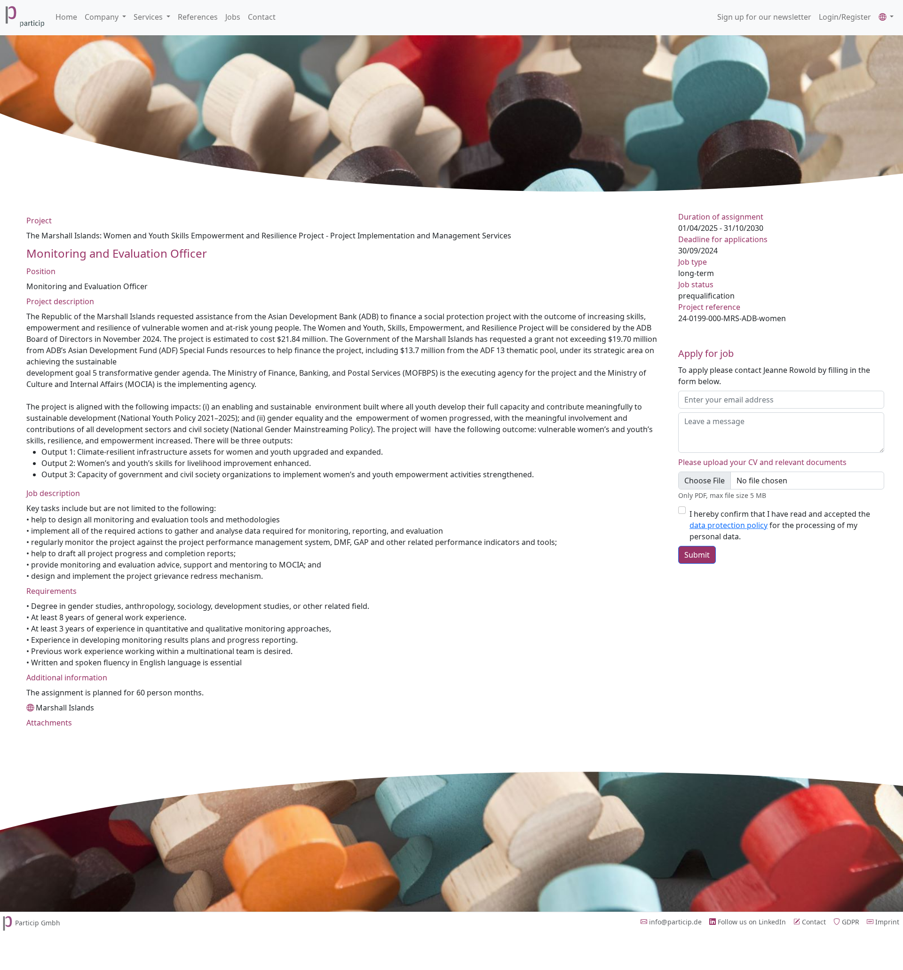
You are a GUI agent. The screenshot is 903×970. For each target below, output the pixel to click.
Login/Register (845, 17)
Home (66, 17)
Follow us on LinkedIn (751, 921)
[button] (886, 17)
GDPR (849, 921)
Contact (262, 17)
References (198, 17)
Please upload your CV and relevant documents (762, 462)
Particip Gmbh (37, 922)
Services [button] (149, 17)
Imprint (886, 921)
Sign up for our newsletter (764, 17)
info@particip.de (674, 921)
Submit (697, 555)
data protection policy (728, 525)
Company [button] (102, 17)
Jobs (232, 17)
